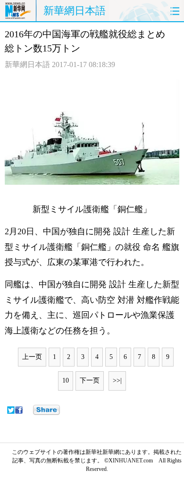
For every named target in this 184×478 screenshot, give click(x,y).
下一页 (90, 380)
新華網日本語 (74, 11)
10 (65, 380)
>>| (117, 380)
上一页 (32, 356)
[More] (46, 410)
